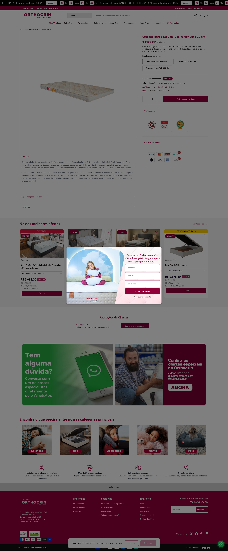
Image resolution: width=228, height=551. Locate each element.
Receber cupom (142, 291)
